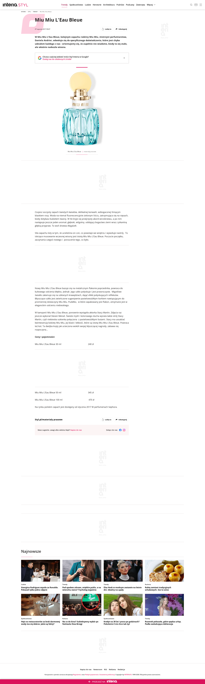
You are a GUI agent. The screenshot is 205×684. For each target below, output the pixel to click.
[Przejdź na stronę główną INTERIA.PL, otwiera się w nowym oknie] (10, 5)
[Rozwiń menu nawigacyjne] (200, 5)
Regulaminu (77, 675)
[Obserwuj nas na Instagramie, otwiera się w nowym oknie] (124, 430)
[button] (130, 5)
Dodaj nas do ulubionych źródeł (66, 59)
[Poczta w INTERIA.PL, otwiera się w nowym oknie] (196, 5)
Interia (23, 11)
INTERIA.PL (128, 675)
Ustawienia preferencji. (107, 674)
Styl (29, 11)
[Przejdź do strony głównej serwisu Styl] (23, 5)
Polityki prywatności (92, 675)
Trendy (35, 11)
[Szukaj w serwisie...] (191, 5)
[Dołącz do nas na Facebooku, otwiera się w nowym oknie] (120, 430)
